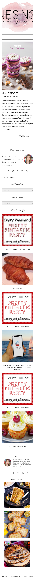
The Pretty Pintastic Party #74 (17, 408)
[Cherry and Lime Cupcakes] (17, 427)
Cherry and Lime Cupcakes (17, 446)
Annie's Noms (17, 16)
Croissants (17, 288)
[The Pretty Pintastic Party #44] (17, 308)
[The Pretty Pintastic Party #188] (17, 230)
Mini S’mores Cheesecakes (10, 94)
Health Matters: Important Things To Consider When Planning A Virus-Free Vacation (17, 367)
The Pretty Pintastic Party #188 (17, 249)
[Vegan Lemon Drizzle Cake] (17, 524)
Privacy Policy (28, 576)
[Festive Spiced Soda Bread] (17, 554)
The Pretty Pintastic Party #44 (17, 327)
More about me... (8, 165)
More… (20, 466)
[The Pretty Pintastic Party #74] (17, 389)
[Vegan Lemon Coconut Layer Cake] (17, 495)
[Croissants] (17, 269)
